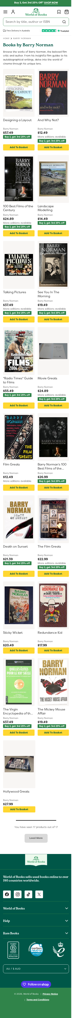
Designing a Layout (17, 120)
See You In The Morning (47, 294)
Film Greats (11, 464)
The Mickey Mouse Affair (50, 711)
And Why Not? (46, 120)
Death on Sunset (15, 546)
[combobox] (34, 22)
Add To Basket (18, 147)
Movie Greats (46, 378)
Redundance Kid (48, 632)
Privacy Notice (48, 994)
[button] (5, 12)
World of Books (30, 994)
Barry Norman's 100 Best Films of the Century (50, 467)
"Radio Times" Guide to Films (18, 380)
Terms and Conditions (36, 999)
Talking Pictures (14, 292)
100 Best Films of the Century (15, 208)
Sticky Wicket (12, 632)
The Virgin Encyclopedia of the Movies (17, 712)
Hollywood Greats (16, 791)
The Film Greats (47, 546)
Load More (34, 838)
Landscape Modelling (44, 208)
